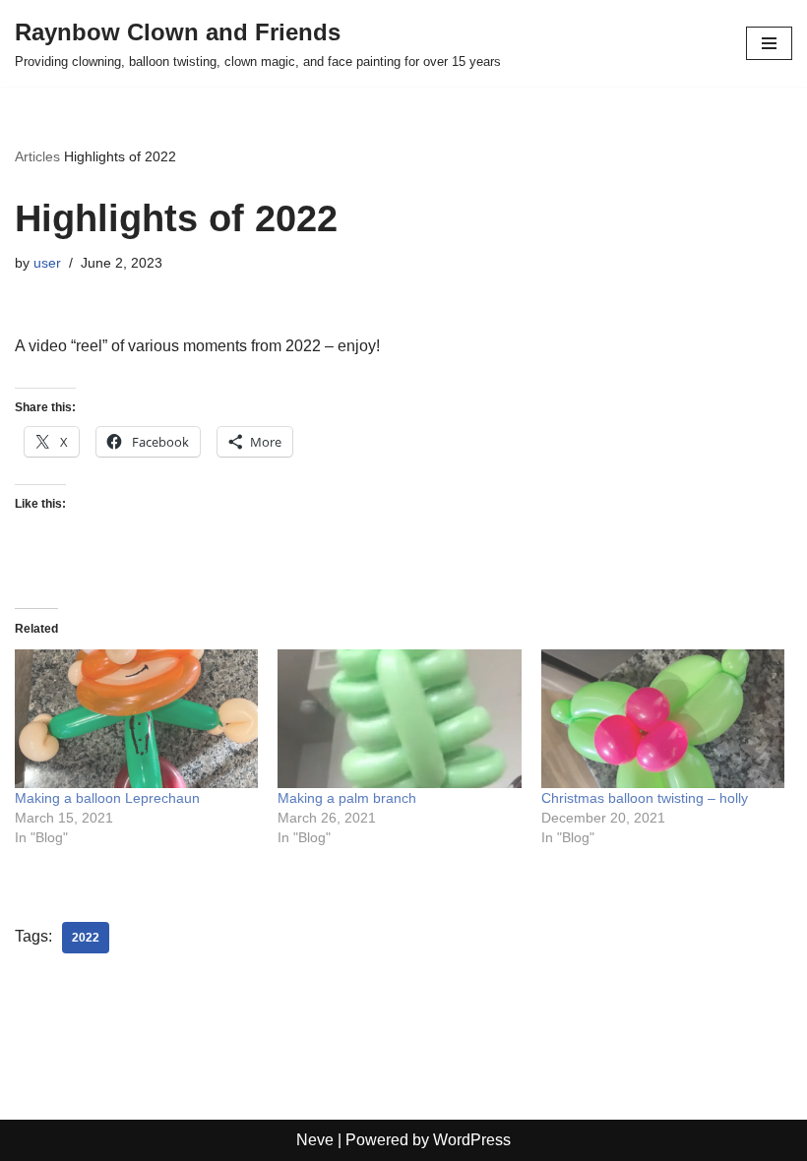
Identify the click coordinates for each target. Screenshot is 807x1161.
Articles (37, 156)
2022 (85, 938)
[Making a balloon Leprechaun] (136, 718)
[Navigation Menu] (769, 43)
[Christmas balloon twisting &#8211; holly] (662, 718)
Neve (315, 1139)
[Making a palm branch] (399, 718)
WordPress (472, 1139)
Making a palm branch (347, 798)
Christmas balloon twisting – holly (644, 798)
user (47, 263)
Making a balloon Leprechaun (107, 798)
